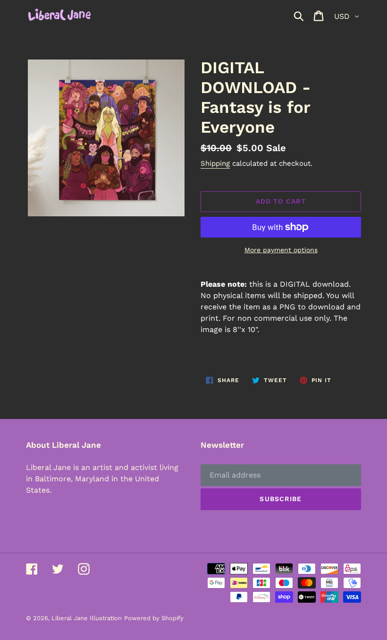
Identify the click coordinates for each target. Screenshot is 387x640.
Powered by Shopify (154, 618)
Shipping (215, 163)
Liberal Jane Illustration (86, 618)
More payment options (281, 250)
